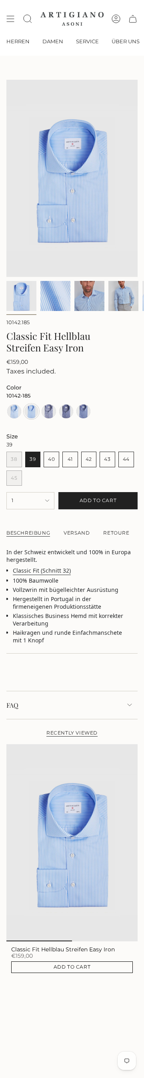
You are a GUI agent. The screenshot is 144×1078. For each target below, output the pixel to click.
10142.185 (18, 322)
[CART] (132, 19)
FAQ (12, 705)
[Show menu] (10, 19)
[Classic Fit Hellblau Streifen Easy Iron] (72, 842)
